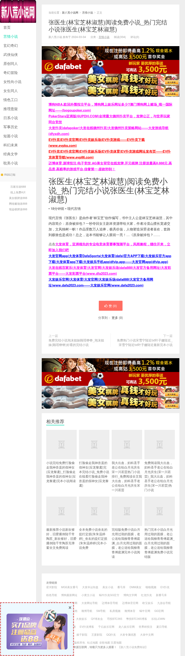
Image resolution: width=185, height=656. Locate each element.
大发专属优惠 (128, 634)
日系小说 (10, 117)
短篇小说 (10, 135)
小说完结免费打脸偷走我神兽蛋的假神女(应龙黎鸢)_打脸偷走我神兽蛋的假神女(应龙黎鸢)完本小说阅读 (61, 471)
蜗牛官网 (144, 611)
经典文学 (10, 153)
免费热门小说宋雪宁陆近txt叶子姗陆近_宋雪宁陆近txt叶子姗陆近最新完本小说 (145, 342)
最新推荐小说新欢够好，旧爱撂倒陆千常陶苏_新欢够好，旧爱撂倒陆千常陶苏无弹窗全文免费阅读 (61, 538)
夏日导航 (161, 626)
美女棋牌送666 (18, 198)
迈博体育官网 (130, 603)
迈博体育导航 (110, 603)
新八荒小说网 (18, 11)
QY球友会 (97, 618)
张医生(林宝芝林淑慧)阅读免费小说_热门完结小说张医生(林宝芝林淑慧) (108, 25)
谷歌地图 (104, 642)
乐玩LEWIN (158, 618)
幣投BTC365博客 (136, 618)
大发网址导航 (89, 603)
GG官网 (159, 611)
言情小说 (10, 36)
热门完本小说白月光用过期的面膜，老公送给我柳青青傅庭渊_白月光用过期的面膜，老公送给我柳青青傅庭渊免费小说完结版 (159, 543)
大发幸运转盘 (90, 587)
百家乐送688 (18, 186)
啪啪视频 (151, 587)
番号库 (121, 587)
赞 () (113, 305)
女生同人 (10, 90)
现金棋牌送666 (18, 209)
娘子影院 (81, 634)
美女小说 (107, 587)
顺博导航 (86, 611)
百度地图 (116, 642)
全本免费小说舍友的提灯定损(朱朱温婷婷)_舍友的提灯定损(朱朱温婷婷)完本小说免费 (93, 538)
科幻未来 (10, 144)
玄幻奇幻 (10, 45)
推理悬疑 (10, 108)
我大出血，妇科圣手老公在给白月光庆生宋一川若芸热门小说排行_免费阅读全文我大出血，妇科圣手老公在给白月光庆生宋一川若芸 (127, 476)
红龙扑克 (146, 595)
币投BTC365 (114, 618)
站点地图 (92, 642)
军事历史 (10, 126)
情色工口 (10, 99)
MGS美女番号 (69, 587)
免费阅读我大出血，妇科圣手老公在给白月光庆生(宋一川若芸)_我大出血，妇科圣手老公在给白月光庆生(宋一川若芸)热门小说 (158, 476)
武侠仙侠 (10, 54)
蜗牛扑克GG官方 (109, 595)
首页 (7, 27)
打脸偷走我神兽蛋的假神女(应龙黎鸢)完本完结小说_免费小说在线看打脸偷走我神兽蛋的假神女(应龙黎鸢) (94, 474)
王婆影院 (96, 634)
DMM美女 (135, 587)
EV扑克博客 (87, 626)
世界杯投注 (145, 626)
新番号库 (161, 595)
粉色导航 (51, 595)
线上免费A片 (18, 192)
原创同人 (10, 63)
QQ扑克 (111, 634)
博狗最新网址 (69, 595)
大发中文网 (147, 634)
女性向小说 (12, 81)
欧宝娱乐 (147, 603)
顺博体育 (130, 611)
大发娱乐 (81, 618)
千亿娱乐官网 (106, 626)
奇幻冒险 (10, 72)
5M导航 (101, 611)
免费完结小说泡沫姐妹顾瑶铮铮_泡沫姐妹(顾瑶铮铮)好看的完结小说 (76, 342)
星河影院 (51, 587)
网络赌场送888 (18, 203)
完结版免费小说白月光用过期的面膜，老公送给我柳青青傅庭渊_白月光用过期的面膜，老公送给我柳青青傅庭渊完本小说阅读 (127, 543)
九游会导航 (164, 603)
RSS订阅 (9, 174)
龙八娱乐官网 (126, 626)
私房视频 (115, 611)
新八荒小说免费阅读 (133, 647)
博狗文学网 (130, 595)
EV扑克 (164, 587)
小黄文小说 (88, 595)
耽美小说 (10, 163)
